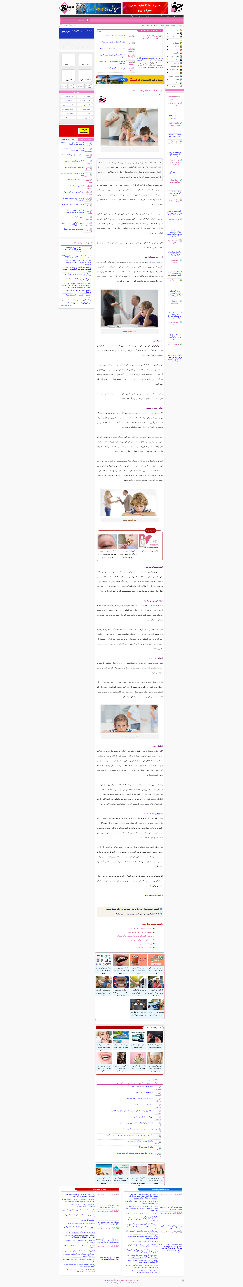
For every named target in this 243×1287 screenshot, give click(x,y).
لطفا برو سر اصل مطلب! (76, 186)
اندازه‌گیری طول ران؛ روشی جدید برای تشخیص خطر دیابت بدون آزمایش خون (80, 1270)
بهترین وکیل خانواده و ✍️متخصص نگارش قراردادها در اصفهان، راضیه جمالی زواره (150, 59)
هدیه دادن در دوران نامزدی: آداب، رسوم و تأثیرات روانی (174, 116)
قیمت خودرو (86, 96)
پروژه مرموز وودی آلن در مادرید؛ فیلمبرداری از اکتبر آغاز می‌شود (109, 1206)
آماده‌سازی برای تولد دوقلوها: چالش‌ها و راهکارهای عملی (174, 253)
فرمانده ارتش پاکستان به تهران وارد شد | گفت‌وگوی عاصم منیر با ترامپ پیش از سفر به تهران (77, 269)
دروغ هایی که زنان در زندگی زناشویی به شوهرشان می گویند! (72, 143)
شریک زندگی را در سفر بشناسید (143, 1104)
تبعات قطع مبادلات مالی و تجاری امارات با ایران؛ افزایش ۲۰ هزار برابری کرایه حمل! (142, 1251)
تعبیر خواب (63, 86)
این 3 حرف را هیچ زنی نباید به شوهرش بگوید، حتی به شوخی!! (74, 211)
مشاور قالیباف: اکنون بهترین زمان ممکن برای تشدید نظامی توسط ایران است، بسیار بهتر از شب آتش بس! (141, 1226)
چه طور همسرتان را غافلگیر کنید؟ (73, 155)
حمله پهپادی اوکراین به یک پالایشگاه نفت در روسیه (142, 1213)
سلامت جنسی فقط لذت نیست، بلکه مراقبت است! (175, 154)
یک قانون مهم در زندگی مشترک (74, 192)
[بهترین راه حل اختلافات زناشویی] (130, 127)
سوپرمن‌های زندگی (78, 217)
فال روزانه (68, 80)
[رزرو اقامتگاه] (130, 79)
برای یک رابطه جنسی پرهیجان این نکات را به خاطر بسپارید (135, 1153)
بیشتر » (99, 31)
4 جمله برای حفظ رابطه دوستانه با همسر (139, 932)
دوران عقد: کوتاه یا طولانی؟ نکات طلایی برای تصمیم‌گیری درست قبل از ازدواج (174, 233)
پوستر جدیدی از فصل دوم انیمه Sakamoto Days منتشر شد (109, 1258)
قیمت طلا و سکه (85, 100)
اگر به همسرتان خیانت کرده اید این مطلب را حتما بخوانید (73, 149)
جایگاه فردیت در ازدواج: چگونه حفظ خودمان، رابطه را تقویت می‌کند (174, 273)
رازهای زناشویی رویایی (145, 943)
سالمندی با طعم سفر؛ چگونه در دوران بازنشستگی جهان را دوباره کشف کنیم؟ (175, 315)
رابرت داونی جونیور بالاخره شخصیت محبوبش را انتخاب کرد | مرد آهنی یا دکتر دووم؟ (80, 1195)
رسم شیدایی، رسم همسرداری (142, 947)
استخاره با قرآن (85, 80)
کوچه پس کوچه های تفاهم (168, 25)
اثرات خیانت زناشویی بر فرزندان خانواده (112, 48)
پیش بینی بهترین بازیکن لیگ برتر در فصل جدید (80, 1232)
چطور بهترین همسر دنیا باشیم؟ (74, 229)
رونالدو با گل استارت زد (87, 1220)
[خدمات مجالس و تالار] (76, 136)
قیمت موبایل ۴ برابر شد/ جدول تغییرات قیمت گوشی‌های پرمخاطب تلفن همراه (143, 1271)
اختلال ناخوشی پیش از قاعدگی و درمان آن (140, 1086)
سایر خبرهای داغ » (66, 305)
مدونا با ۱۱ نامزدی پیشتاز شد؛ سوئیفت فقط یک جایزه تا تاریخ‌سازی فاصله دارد (80, 1205)
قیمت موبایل (86, 109)
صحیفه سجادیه (69, 117)
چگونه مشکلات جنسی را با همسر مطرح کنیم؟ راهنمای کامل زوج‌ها (174, 212)
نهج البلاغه (70, 113)
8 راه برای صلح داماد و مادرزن (74, 161)
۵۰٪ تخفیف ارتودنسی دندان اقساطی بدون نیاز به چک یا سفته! (137, 914)
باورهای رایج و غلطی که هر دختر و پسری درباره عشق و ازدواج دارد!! (132, 1111)
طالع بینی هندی (89, 86)
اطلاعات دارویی (68, 96)
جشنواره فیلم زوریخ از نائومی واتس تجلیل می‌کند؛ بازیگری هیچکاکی (108, 1223)
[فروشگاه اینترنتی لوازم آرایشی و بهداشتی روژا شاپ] (145, 8)
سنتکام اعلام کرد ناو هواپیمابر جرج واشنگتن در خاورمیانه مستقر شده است (143, 1245)
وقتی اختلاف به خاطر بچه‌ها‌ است (148, 90)
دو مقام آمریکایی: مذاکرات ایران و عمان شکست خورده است (171, 1227)
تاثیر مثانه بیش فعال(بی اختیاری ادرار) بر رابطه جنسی (136, 1123)
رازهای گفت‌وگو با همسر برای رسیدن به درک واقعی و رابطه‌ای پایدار (174, 293)
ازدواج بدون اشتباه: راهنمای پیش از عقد (174, 135)
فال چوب (81, 86)
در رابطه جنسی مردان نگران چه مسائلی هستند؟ (138, 1129)
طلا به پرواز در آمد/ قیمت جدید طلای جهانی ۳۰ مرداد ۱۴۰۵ (171, 1208)
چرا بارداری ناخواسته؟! (146, 1147)
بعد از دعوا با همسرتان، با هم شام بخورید (139, 940)
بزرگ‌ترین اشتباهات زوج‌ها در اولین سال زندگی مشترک (134, 936)
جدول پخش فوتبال (67, 109)
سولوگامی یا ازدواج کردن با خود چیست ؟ (140, 1117)
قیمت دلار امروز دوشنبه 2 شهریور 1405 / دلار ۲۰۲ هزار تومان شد (72, 249)
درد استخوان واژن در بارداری (144, 1092)
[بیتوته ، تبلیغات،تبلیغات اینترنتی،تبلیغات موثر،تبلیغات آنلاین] (76, 50)
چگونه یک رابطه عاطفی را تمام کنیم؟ (113, 42)
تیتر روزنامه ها (86, 117)
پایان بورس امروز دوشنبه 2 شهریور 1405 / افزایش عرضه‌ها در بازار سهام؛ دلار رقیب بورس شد (77, 262)
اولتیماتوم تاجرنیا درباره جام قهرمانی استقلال (80, 1223)
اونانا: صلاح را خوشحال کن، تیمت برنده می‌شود (76, 300)
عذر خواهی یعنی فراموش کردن (74, 167)
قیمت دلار (87, 105)
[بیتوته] (66, 13)
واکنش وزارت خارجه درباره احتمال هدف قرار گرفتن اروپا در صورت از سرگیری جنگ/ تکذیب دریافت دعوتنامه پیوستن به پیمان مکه (76, 285)
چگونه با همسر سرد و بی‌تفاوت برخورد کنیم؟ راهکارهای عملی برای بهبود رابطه (175, 357)
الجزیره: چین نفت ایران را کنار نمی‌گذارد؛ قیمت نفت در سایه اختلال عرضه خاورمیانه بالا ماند (141, 1266)
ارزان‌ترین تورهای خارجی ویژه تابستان (79, 303)
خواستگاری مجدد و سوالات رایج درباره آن (140, 1141)
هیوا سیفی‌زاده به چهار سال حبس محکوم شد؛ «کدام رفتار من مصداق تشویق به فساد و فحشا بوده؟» (78, 1200)
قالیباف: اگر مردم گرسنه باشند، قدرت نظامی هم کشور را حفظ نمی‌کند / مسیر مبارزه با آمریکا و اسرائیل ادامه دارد (142, 1219)
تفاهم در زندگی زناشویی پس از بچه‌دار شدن (175, 173)
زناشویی (180, 25)
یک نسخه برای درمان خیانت (75, 179)
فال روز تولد (72, 86)
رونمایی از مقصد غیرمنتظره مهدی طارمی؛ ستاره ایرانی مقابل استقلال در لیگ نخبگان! (79, 1236)
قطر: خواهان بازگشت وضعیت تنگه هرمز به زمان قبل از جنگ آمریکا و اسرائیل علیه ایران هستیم (142, 1256)
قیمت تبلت (87, 113)
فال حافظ (85, 64)
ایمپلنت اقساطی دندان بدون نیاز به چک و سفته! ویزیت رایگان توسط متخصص (132, 909)
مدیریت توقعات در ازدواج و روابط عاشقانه (140, 1098)
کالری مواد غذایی (68, 105)
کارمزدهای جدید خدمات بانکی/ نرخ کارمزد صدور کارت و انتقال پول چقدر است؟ (143, 1261)
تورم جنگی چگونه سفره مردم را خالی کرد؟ (144, 1241)
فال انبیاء (68, 64)
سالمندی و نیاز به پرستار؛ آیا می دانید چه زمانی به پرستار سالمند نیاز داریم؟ (129, 1135)
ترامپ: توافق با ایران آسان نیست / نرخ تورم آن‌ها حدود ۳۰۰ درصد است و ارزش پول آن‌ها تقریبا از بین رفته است (142, 1208)
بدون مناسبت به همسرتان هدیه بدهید (72, 204)
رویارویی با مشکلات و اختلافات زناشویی (139, 928)
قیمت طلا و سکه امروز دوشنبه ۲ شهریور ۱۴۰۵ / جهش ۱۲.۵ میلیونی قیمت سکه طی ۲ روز (76, 256)
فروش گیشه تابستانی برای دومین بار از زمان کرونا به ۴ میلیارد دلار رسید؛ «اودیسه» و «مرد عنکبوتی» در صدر (107, 1240)
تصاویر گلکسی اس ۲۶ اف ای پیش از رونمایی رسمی (78, 1251)
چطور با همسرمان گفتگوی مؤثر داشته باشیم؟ (175, 193)
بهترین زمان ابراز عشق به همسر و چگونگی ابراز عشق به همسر (73, 224)
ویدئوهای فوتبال (68, 100)
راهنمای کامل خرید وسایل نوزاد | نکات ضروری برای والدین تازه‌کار (175, 336)
